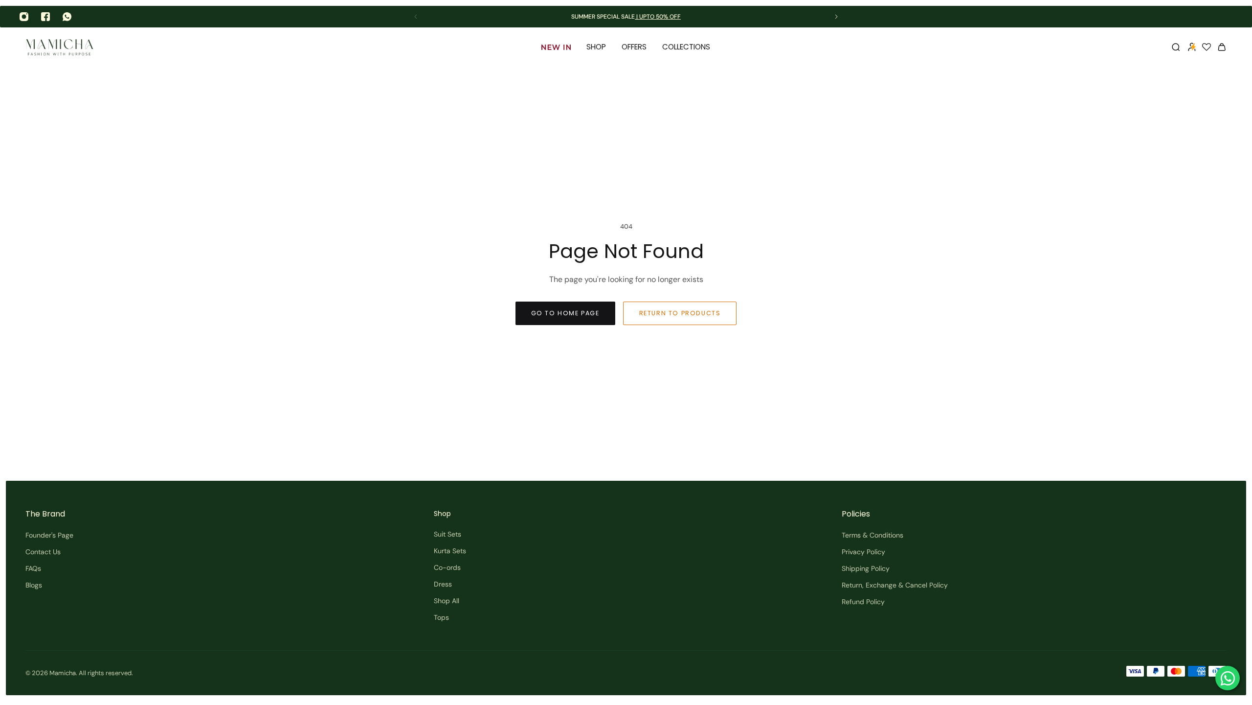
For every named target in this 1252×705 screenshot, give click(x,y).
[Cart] (1221, 47)
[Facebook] (45, 16)
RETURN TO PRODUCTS (680, 313)
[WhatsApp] (67, 16)
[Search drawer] (1175, 47)
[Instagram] (24, 16)
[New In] (556, 47)
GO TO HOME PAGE (565, 313)
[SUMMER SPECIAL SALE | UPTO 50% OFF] (626, 17)
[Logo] (59, 47)
